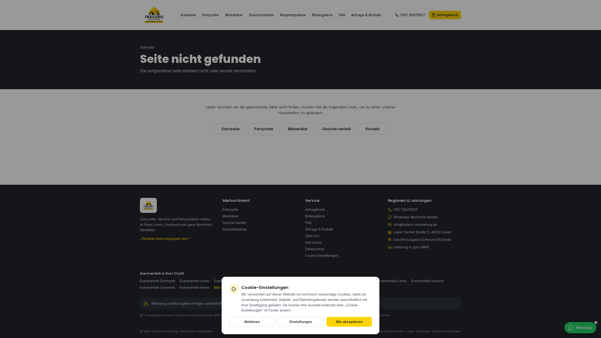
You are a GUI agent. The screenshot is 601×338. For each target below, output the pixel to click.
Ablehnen (252, 322)
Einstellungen (300, 322)
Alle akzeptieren (349, 322)
